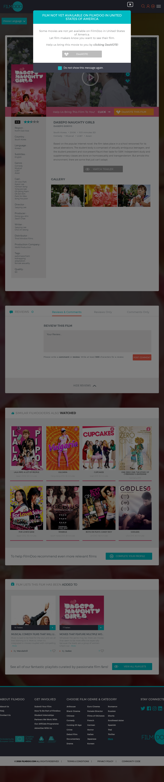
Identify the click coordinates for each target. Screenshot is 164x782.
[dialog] (82, 391)
